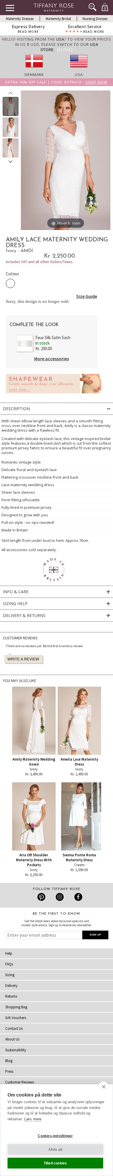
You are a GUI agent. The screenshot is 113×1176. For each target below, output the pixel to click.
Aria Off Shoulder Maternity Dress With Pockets (34, 860)
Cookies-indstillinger (55, 1136)
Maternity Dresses (20, 18)
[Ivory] (10, 283)
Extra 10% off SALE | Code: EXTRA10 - (56, 82)
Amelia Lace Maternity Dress (79, 762)
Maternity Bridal (58, 18)
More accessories (51, 358)
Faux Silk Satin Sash (52, 337)
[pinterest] (41, 897)
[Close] (65, 49)
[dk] (34, 69)
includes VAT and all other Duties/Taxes (39, 261)
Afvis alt (55, 1150)
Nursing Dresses (95, 18)
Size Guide (86, 296)
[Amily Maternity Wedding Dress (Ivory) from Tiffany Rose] (11, 106)
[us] (79, 69)
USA (79, 74)
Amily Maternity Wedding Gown (33, 762)
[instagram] (59, 897)
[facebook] (77, 897)
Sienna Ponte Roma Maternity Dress (79, 857)
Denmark (34, 74)
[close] (103, 1086)
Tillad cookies (55, 1163)
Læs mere (32, 1119)
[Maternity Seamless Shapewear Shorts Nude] (54, 394)
